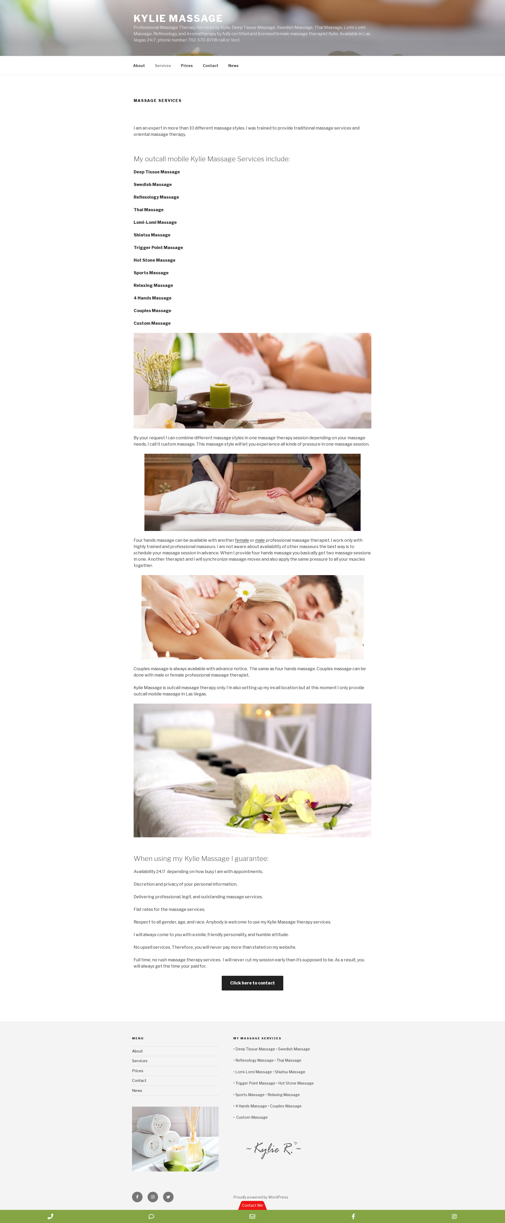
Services (163, 65)
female (242, 540)
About (139, 65)
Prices (187, 65)
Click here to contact (252, 983)
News (233, 65)
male (260, 540)
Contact (210, 65)
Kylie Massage (178, 18)
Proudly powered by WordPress (260, 1197)
